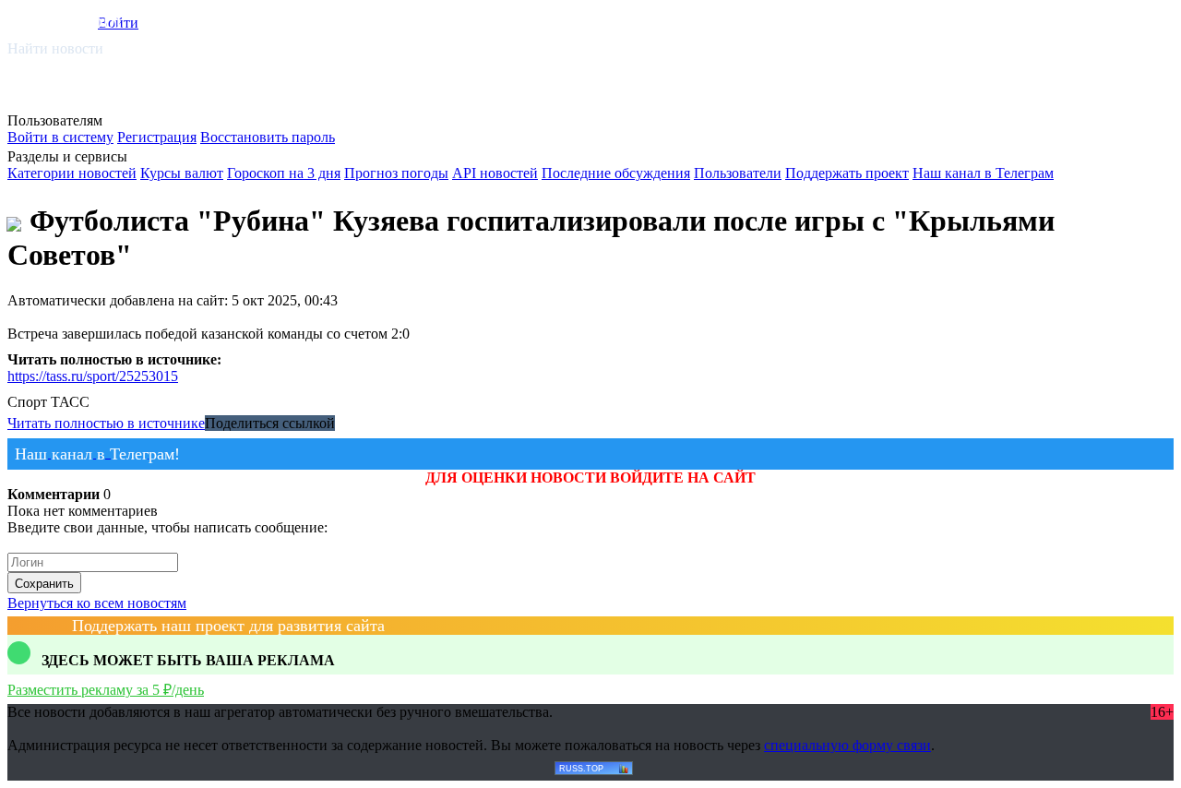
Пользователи (737, 173)
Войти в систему (60, 137)
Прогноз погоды (396, 173)
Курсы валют (181, 173)
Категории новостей (72, 173)
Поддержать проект (847, 173)
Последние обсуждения (616, 173)
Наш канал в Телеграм (983, 173)
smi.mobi (78, 19)
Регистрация (157, 137)
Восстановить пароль (267, 137)
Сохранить (44, 584)
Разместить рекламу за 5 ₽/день (105, 690)
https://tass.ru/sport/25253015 (92, 376)
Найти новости (55, 48)
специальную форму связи (847, 745)
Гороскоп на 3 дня (283, 173)
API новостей (495, 173)
